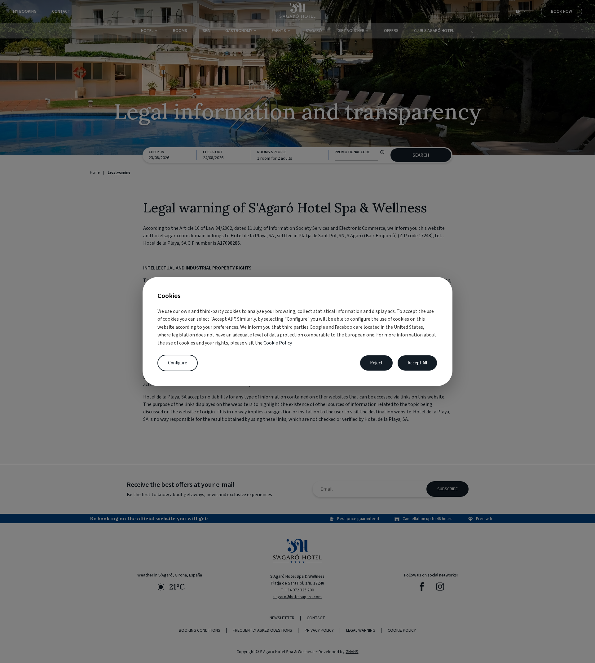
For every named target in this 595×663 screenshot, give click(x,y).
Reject (376, 363)
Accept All (417, 363)
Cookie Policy (277, 343)
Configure (177, 363)
